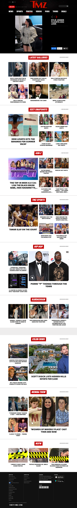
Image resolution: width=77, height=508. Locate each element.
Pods (47, 11)
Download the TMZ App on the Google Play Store (59, 480)
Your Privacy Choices (15, 482)
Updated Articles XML (13, 489)
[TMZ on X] (11, 2)
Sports (20, 11)
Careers (25, 479)
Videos (39, 11)
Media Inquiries (26, 482)
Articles (10, 484)
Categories (11, 490)
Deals (63, 11)
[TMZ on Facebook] (9, 2)
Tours (55, 11)
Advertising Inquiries (27, 481)
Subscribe (50, 482)
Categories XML (12, 492)
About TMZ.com (12, 476)
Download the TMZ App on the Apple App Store (59, 477)
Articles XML (11, 485)
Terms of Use (11, 479)
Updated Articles (12, 487)
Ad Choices (11, 481)
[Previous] (52, 17)
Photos (29, 11)
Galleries (10, 493)
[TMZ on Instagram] (15, 2)
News (11, 11)
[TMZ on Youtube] (13, 2)
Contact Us (26, 476)
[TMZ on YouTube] (45, 487)
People (10, 495)
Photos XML (11, 498)
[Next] (56, 17)
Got (12, 7)
